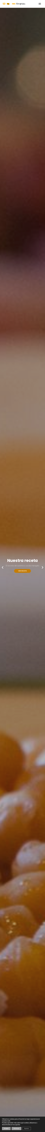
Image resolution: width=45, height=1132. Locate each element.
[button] (42, 567)
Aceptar (6, 1128)
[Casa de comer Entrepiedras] (14, 4)
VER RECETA (22, 571)
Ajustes (26, 1128)
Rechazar (16, 1128)
